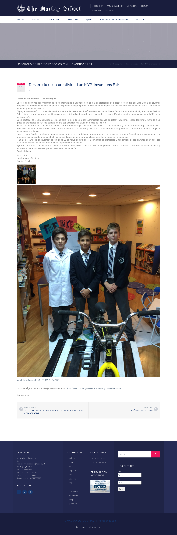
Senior (71, 466)
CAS (70, 475)
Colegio (72, 458)
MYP (71, 483)
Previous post (30, 407)
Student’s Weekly (99, 462)
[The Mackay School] (49, 8)
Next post (148, 407)
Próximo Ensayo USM (142, 410)
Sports (89, 19)
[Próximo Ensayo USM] (156, 409)
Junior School (53, 19)
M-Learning (73, 495)
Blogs (31, 90)
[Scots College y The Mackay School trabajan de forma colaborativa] (21, 409)
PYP (70, 487)
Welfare (35, 19)
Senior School (72, 19)
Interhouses (73, 491)
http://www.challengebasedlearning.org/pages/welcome (94, 388)
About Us (21, 19)
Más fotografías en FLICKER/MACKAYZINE (38, 380)
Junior (71, 462)
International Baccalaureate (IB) (114, 19)
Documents (141, 19)
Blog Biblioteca (98, 458)
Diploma (72, 479)
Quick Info (73, 504)
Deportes (72, 470)
